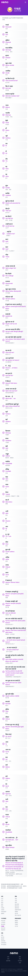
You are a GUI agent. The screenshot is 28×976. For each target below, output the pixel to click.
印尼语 (2, 908)
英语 (16, 898)
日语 (2, 898)
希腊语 (16, 911)
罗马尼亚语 (3, 944)
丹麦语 (16, 924)
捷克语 (2, 939)
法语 (16, 900)
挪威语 (16, 920)
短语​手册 (8, 960)
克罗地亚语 (3, 942)
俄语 (2, 935)
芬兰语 (16, 926)
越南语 (2, 913)
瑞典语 (16, 922)
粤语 (2, 902)
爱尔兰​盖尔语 (18, 915)
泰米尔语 (3, 928)
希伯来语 (3, 924)
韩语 (2, 906)
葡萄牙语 (17, 908)
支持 (20, 962)
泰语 (2, 904)
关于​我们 (20, 960)
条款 (20, 958)
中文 (2, 900)
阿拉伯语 (3, 920)
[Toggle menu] (25, 2)
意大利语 (17, 904)
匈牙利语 (3, 940)
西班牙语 (17, 906)
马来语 (2, 909)
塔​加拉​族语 (3, 911)
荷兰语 (16, 913)
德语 (16, 902)
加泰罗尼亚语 (18, 909)
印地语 (2, 926)
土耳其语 (3, 922)
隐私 (20, 956)
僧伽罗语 (3, 930)
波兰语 (2, 937)
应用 (8, 958)
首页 (8, 956)
